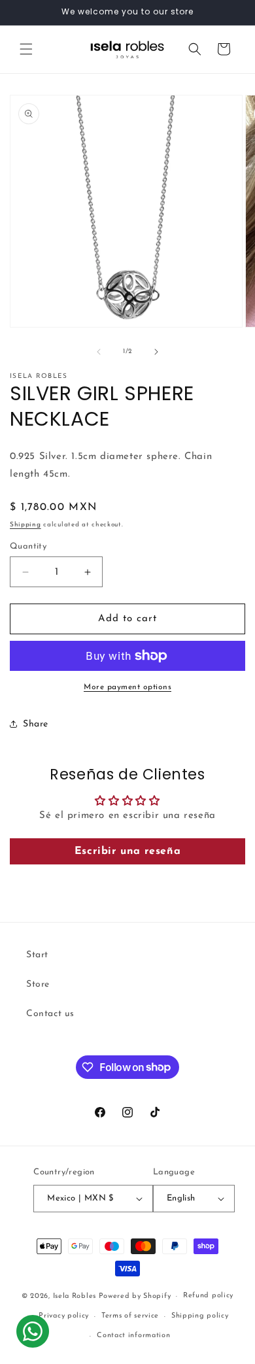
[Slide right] (156, 351)
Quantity (28, 546)
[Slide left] (98, 351)
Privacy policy (64, 1316)
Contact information (133, 1335)
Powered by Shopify (135, 1296)
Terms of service (130, 1316)
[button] (26, 49)
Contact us (50, 1014)
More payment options (127, 687)
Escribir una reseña (127, 851)
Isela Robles (74, 1296)
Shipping (25, 524)
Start (37, 955)
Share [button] (35, 724)
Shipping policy (200, 1316)
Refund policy (208, 1295)
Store (38, 984)
